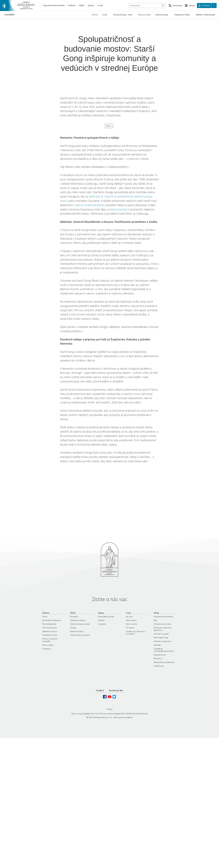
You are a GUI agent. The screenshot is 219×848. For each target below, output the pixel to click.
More (109, 126)
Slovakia (9, 15)
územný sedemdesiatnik (89, 205)
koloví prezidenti (119, 209)
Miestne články (144, 14)
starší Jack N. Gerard (100, 196)
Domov (95, 14)
